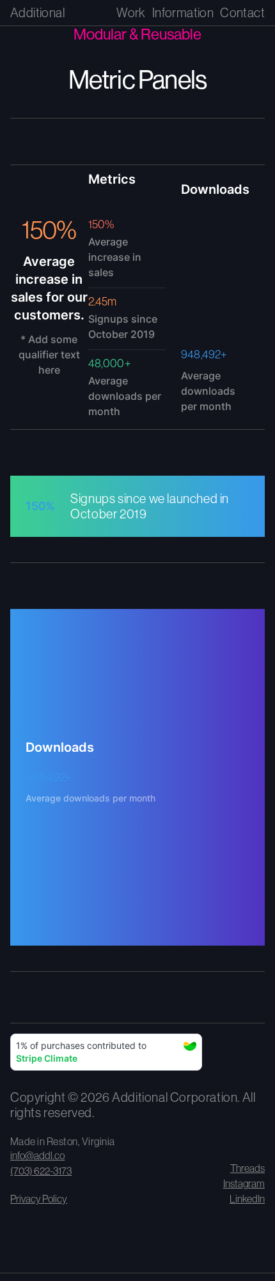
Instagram (244, 1183)
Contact (242, 12)
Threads (247, 1168)
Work (131, 12)
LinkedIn (247, 1198)
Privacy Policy (38, 1198)
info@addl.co (37, 1155)
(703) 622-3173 (41, 1170)
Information (183, 12)
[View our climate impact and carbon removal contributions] (106, 1054)
